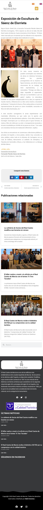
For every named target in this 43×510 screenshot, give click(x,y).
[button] (36, 8)
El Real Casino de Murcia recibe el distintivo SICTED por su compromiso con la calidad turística (20, 323)
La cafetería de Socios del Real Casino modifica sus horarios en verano (18, 229)
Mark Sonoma (29, 499)
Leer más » (4, 425)
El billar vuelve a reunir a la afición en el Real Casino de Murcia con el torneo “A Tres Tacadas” (21, 276)
